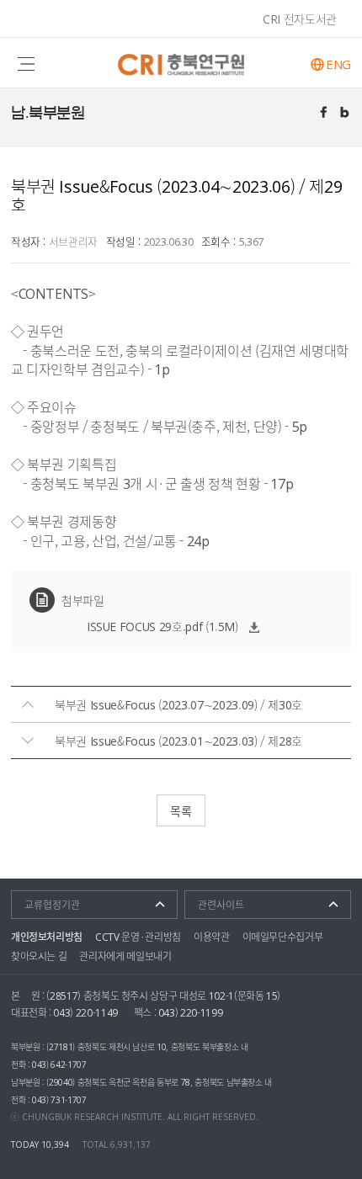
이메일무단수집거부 (282, 936)
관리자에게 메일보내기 (125, 956)
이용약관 (212, 936)
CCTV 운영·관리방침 (138, 936)
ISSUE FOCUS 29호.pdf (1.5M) (162, 626)
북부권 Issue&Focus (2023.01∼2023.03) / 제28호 (178, 740)
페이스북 (325, 113)
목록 (180, 810)
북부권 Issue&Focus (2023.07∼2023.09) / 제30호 (178, 704)
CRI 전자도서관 (300, 18)
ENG (338, 64)
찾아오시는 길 (39, 956)
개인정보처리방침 (47, 936)
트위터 (346, 113)
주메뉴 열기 (26, 63)
